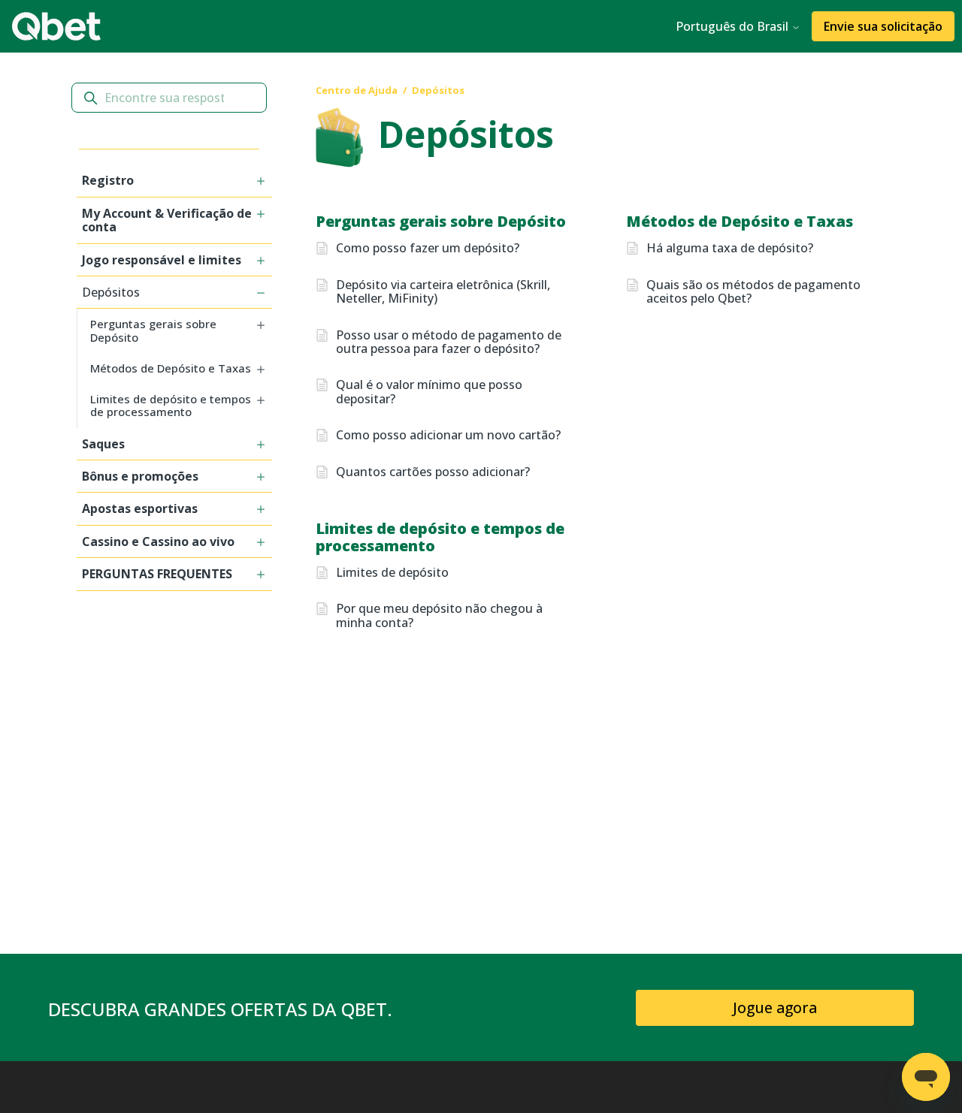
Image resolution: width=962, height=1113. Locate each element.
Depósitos (438, 90)
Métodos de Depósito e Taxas (739, 221)
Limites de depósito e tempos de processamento (440, 537)
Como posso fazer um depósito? (427, 248)
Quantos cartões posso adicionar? (433, 471)
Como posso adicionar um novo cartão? (448, 435)
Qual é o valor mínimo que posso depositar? (429, 392)
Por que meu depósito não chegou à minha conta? (439, 615)
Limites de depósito (392, 572)
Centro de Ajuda (357, 90)
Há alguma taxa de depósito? (729, 248)
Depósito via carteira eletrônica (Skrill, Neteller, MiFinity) (443, 292)
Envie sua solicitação (883, 26)
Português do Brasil (733, 26)
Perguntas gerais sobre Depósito (441, 221)
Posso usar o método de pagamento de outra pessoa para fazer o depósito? (448, 342)
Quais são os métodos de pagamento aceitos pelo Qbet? (753, 292)
